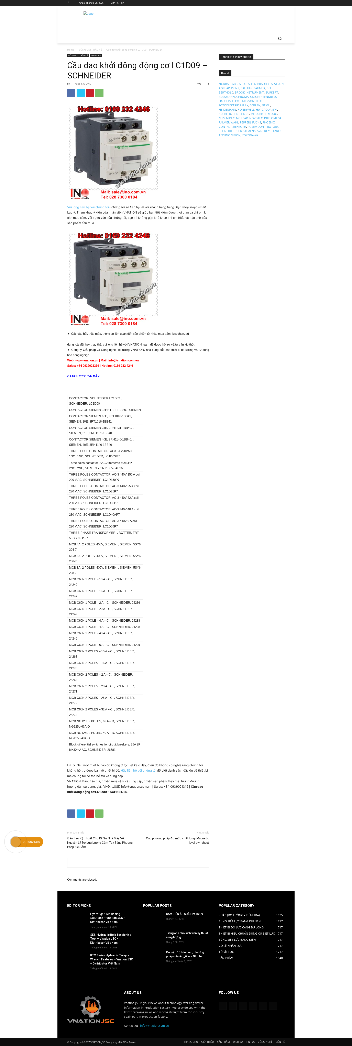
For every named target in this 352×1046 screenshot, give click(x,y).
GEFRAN (255, 105)
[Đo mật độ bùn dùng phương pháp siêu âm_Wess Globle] (153, 957)
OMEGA (276, 118)
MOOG (272, 114)
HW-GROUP (263, 109)
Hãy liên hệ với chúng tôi (138, 770)
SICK (239, 131)
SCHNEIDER (226, 131)
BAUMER (259, 88)
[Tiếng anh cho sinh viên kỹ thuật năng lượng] (153, 938)
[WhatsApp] (99, 93)
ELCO (235, 101)
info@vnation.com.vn (154, 1025)
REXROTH (239, 127)
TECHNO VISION (230, 135)
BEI (269, 88)
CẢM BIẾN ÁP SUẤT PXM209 (184, 914)
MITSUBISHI (258, 114)
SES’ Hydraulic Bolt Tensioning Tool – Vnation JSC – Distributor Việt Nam (110, 938)
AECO (242, 84)
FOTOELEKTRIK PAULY (233, 105)
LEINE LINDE (240, 114)
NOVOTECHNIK (259, 118)
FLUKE (260, 101)
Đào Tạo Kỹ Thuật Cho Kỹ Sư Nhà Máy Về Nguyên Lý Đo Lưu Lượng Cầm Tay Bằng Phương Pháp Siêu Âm (100, 843)
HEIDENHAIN (227, 109)
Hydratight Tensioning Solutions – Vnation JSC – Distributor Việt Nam (107, 918)
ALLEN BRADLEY (259, 84)
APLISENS (232, 88)
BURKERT (271, 92)
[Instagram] (265, 3)
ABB (235, 84)
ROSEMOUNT (257, 127)
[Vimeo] (276, 3)
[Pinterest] (90, 93)
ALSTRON (277, 84)
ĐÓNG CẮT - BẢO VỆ (90, 49)
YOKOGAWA (250, 135)
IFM (274, 109)
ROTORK (273, 127)
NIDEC (230, 118)
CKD (253, 97)
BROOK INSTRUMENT (249, 92)
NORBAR (225, 84)
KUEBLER (225, 114)
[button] (280, 38)
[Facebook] (259, 3)
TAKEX (277, 131)
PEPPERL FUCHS (250, 122)
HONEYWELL (246, 109)
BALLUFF (246, 88)
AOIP (222, 88)
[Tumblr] (253, 1006)
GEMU (266, 105)
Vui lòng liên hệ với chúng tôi (88, 207)
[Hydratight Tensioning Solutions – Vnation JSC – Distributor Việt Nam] (77, 919)
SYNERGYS (264, 131)
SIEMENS (249, 131)
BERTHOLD (226, 92)
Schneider (96, 55)
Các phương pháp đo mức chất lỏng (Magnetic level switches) (177, 841)
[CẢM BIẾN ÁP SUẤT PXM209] (153, 919)
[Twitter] (271, 3)
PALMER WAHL (229, 122)
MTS (222, 118)
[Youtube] (282, 3)
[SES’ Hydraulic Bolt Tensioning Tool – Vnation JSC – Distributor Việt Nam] (77, 940)
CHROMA (242, 97)
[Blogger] (223, 1006)
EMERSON (247, 101)
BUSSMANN (227, 97)
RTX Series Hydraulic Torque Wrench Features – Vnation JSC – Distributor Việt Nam (111, 959)
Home (70, 49)
